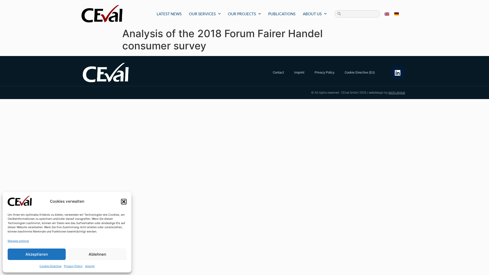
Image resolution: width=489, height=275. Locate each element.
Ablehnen (97, 254)
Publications (281, 13)
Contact (278, 72)
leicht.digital (396, 92)
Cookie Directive (50, 266)
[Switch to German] (396, 13)
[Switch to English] (387, 13)
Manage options (18, 241)
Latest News (169, 13)
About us (312, 13)
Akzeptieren (36, 254)
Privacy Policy (73, 266)
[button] (123, 201)
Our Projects (242, 13)
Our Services (202, 13)
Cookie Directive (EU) (360, 72)
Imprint (89, 266)
